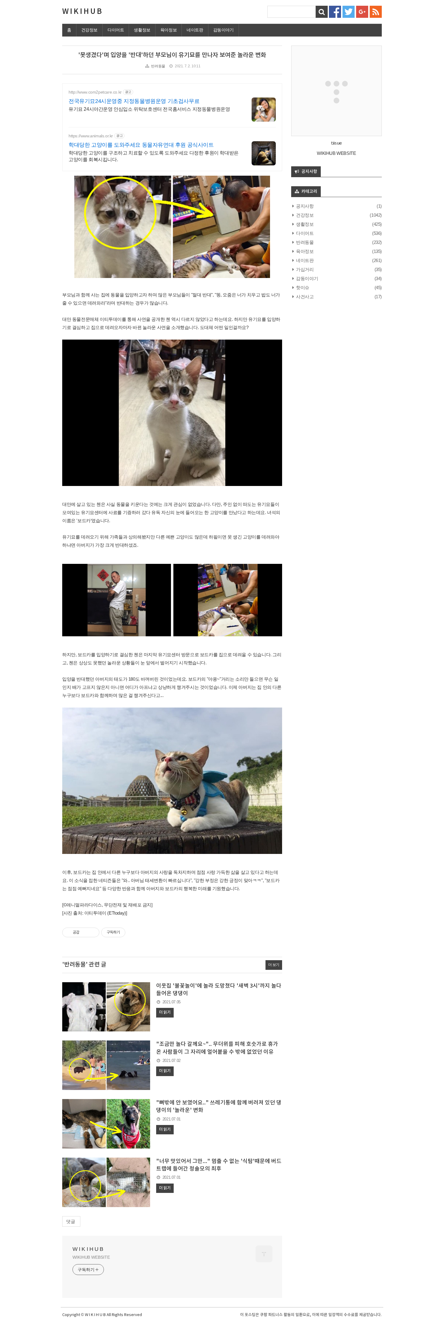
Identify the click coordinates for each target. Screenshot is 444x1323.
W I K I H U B (82, 12)
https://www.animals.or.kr (91, 135)
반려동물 (158, 66)
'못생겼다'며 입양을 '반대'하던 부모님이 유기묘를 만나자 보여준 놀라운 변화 (172, 55)
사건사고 (304, 296)
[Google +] (362, 11)
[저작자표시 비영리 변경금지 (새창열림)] (133, 932)
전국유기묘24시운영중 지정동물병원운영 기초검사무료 (134, 101)
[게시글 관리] (92, 932)
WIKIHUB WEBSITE (91, 1257)
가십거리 (304, 269)
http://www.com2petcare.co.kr (95, 92)
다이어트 (116, 29)
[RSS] (376, 11)
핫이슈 (302, 287)
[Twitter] (349, 11)
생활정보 (142, 29)
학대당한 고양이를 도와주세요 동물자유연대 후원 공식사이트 (141, 145)
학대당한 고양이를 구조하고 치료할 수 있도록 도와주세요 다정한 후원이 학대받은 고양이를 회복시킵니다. (154, 156)
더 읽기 (164, 1012)
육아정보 (168, 29)
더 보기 (273, 965)
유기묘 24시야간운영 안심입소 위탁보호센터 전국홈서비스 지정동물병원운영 (149, 109)
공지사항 (304, 206)
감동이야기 (223, 29)
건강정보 (89, 29)
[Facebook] (335, 11)
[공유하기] (85, 932)
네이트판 (195, 29)
